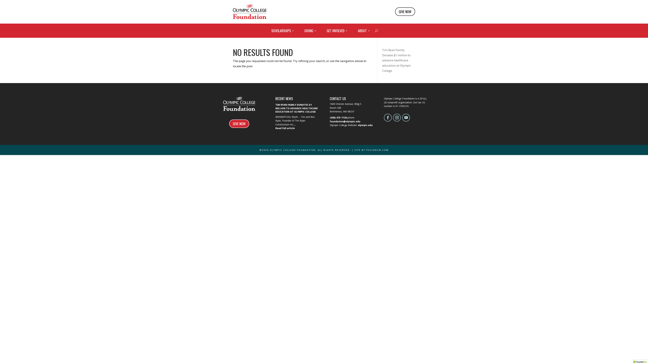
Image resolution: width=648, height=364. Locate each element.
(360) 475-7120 (338, 117)
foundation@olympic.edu (345, 121)
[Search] (376, 30)
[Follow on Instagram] (397, 118)
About (362, 31)
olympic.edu (365, 125)
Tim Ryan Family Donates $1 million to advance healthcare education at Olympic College (396, 60)
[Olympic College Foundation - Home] (249, 18)
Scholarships (281, 31)
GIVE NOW (405, 11)
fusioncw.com (377, 149)
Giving (308, 31)
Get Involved (335, 31)
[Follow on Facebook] (388, 118)
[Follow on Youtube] (406, 118)
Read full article (285, 128)
